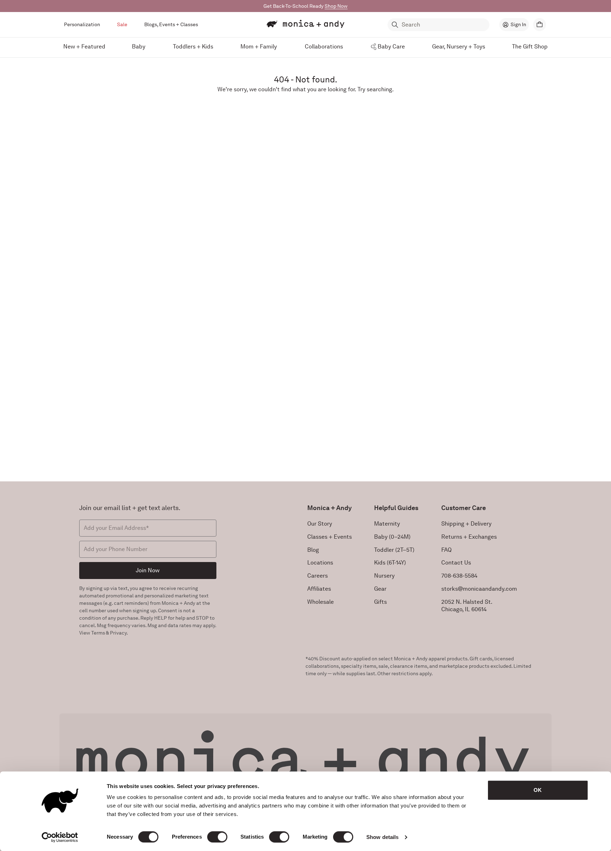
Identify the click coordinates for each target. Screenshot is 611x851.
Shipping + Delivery (466, 523)
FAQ (446, 549)
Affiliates (319, 588)
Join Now (147, 570)
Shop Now (336, 6)
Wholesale (320, 601)
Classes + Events (329, 536)
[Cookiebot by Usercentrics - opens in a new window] (60, 837)
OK (538, 790)
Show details (382, 837)
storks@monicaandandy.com (479, 588)
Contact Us (456, 562)
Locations (320, 562)
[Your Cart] (539, 24)
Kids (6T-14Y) (390, 562)
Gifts (380, 601)
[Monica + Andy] (305, 24)
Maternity (387, 523)
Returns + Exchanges (469, 536)
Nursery (384, 575)
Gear (380, 588)
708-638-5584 (459, 575)
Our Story (319, 523)
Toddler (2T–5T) (394, 549)
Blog (313, 549)
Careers (317, 575)
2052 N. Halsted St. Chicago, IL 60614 (467, 605)
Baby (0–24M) (392, 536)
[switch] (217, 837)
